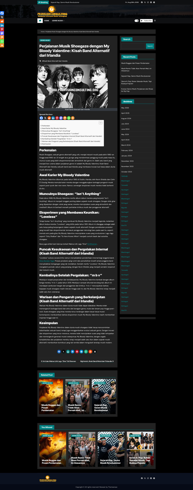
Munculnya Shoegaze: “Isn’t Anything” (56, 131)
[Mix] (65, 118)
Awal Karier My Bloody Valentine (54, 128)
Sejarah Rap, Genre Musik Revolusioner (101, 408)
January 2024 (126, 156)
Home (42, 31)
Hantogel (124, 194)
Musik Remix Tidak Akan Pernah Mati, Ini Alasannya (76, 409)
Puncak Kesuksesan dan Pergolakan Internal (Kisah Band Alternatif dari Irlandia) (72, 136)
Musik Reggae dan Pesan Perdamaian (135, 63)
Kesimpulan (46, 144)
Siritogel (124, 203)
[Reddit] (49, 118)
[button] (155, 20)
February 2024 (127, 150)
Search (126, 39)
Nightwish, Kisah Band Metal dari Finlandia (96, 361)
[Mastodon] (61, 118)
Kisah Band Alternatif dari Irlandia (55, 61)
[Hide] (1, 49)
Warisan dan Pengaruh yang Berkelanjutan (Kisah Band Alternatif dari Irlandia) (71, 141)
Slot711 (124, 225)
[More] (72, 118)
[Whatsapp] (69, 118)
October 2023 (126, 172)
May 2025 (125, 108)
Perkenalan (46, 126)
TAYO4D (124, 176)
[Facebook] (41, 118)
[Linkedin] (53, 118)
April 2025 (125, 113)
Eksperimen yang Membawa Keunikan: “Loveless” (60, 134)
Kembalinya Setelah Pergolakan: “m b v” (57, 139)
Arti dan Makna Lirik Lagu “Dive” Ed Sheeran (59, 361)
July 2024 (125, 124)
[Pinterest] (57, 118)
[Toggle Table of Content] (99, 122)
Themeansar (112, 487)
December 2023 (127, 161)
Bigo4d (124, 208)
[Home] (40, 20)
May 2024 (125, 134)
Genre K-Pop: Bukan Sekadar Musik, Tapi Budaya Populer (139, 460)
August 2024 (126, 118)
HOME (46, 21)
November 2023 (127, 166)
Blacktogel (125, 181)
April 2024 (125, 140)
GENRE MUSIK (57, 21)
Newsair (103, 487)
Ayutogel (124, 190)
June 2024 (125, 129)
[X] (45, 118)
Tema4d (124, 185)
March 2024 (125, 145)
